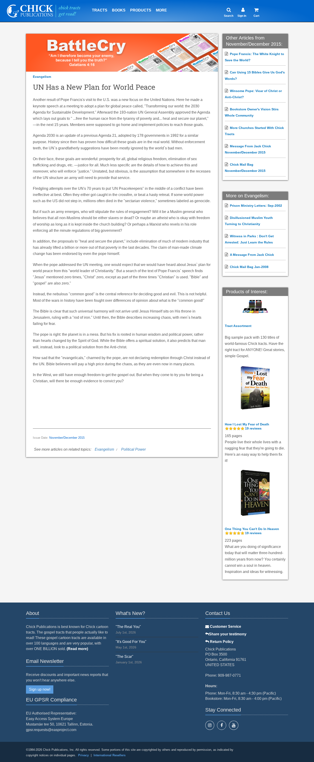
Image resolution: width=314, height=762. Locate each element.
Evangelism (42, 76)
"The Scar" (124, 657)
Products (140, 10)
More (161, 10)
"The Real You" (128, 627)
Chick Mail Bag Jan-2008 (249, 267)
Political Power (133, 449)
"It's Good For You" (131, 642)
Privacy (83, 755)
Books (119, 10)
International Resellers (110, 755)
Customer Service (225, 626)
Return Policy (221, 642)
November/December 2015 (67, 437)
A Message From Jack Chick (252, 255)
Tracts (99, 10)
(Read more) (77, 649)
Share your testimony (227, 634)
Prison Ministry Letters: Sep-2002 (256, 205)
